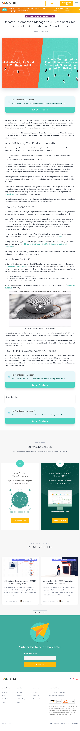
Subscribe (40, 664)
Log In (52, 3)
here (60, 237)
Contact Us (36, 692)
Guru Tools (5, 699)
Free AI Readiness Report (56, 695)
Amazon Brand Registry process (16, 266)
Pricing (4, 695)
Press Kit (19, 702)
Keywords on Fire (11, 194)
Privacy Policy (65, 723)
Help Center (36, 695)
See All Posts (40, 613)
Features (4, 692)
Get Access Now (20, 521)
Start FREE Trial (60, 521)
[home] (9, 3)
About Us (20, 692)
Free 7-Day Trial (66, 3)
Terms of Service (54, 723)
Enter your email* (31, 654)
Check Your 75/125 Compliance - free (61, 9)
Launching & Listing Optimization (40, 16)
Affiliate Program (22, 699)
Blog (3, 702)
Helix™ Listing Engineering (57, 692)
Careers (19, 695)
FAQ (34, 702)
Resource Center (38, 699)
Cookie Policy (74, 723)
